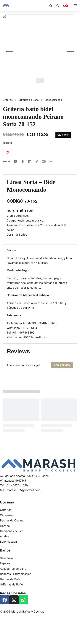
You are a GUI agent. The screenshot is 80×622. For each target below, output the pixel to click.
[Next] (70, 51)
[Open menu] (75, 5)
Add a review (62, 365)
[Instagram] (14, 599)
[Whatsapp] (23, 599)
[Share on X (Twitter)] (15, 161)
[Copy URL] (51, 161)
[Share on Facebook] (22, 161)
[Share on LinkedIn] (29, 161)
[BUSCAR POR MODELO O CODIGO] (50, 5)
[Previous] (9, 51)
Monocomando (53, 99)
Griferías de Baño (28, 99)
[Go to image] (38, 80)
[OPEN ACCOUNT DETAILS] (57, 5)
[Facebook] (4, 599)
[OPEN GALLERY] (40, 51)
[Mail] (44, 161)
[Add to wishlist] (7, 152)
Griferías (8, 99)
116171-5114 (29, 328)
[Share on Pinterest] (37, 161)
